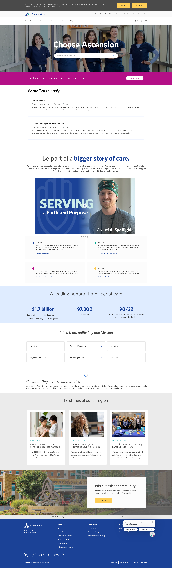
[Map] (86, 399)
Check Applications (115, 14)
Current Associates (101, 14)
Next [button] (130, 206)
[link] (46, 487)
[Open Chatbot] (152, 534)
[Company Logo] (35, 14)
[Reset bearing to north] (144, 383)
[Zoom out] (144, 380)
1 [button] (81, 237)
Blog (71, 21)
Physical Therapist (38, 101)
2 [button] (83, 237)
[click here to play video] (85, 205)
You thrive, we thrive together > (45, 277)
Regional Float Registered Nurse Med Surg (47, 124)
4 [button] (87, 237)
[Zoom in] (144, 377)
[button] (113, 56)
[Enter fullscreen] (144, 387)
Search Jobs (127, 14)
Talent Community (139, 14)
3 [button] (85, 237)
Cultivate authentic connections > (108, 277)
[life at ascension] (55, 247)
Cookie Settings (54, 6)
